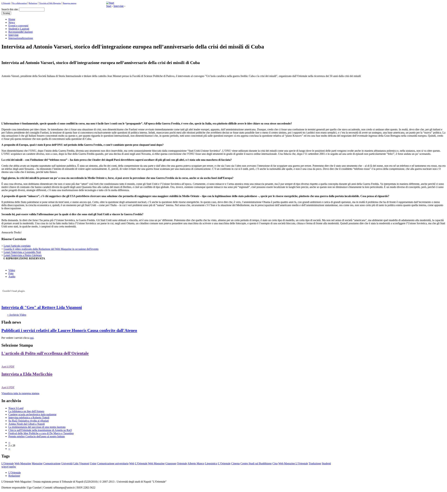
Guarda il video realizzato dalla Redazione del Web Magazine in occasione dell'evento (51, 248)
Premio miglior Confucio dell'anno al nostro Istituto (36, 436)
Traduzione (315, 463)
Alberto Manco (196, 463)
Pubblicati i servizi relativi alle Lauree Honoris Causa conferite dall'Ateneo (69, 330)
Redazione (33, 3)
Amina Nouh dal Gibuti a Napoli (26, 423)
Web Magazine (22, 463)
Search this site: (10, 9)
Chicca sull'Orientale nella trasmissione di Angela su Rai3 (40, 430)
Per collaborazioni (19, 3)
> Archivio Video (16, 314)
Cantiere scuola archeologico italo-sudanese (32, 414)
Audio (11, 276)
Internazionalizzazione (20, 38)
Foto (10, 273)
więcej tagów (8, 466)
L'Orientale (5, 3)
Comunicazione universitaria (113, 463)
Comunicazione (52, 463)
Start (108, 6)
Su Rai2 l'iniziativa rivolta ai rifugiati (28, 420)
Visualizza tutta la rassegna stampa (20, 393)
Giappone (170, 463)
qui (32, 337)
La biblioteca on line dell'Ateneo (26, 411)
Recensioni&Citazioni (20, 31)
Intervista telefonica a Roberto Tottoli (28, 417)
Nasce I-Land (15, 408)
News (11, 22)
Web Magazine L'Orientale (293, 463)
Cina (275, 463)
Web (131, 463)
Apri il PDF (7, 366)
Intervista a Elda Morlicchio (26, 374)
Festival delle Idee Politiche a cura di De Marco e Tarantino (41, 433)
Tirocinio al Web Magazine (50, 3)
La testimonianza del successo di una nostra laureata (36, 427)
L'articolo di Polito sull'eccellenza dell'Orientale (45, 353)
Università (67, 463)
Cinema (235, 463)
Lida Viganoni (81, 463)
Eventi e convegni (18, 25)
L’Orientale (224, 463)
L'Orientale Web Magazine (150, 463)
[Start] (110, 2)
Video (11, 270)
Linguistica (211, 463)
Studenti (326, 463)
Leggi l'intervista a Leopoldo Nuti (22, 252)
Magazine (37, 463)
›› (9, 448)
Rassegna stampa (69, 3)
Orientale (182, 463)
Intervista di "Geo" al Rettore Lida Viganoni (41, 307)
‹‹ (9, 442)
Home (11, 19)
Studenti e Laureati (18, 28)
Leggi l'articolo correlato (17, 245)
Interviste (118, 6)
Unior (93, 463)
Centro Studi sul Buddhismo (256, 463)
